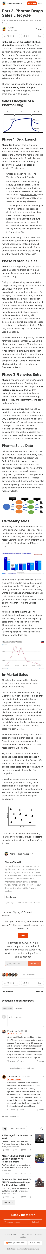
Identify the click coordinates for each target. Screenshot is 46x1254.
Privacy (23, 1234)
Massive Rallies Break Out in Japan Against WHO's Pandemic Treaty (16, 1159)
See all (7, 1202)
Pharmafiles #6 (28, 194)
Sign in (41, 3)
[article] (23, 1142)
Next (38, 991)
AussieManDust (14, 1076)
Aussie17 (11, 28)
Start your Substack (16, 1243)
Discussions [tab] (20, 1128)
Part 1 (7, 52)
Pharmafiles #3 (16, 232)
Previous (9, 991)
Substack (11, 1249)
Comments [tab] (7, 1008)
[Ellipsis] (43, 1031)
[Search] (41, 1128)
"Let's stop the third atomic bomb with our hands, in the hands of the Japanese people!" (17, 1166)
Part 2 (18, 52)
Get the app (35, 1243)
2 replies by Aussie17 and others (22, 1068)
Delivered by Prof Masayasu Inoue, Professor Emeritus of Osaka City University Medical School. (17, 1142)
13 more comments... (10, 1116)
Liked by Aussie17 (15, 1034)
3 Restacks (30, 975)
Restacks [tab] (18, 1008)
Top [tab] (4, 1128)
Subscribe (32, 3)
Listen (40, 29)
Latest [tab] (11, 1128)
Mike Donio (12, 1031)
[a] (40, 1138)
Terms (29, 1234)
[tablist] (12, 1008)
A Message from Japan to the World (17, 1136)
